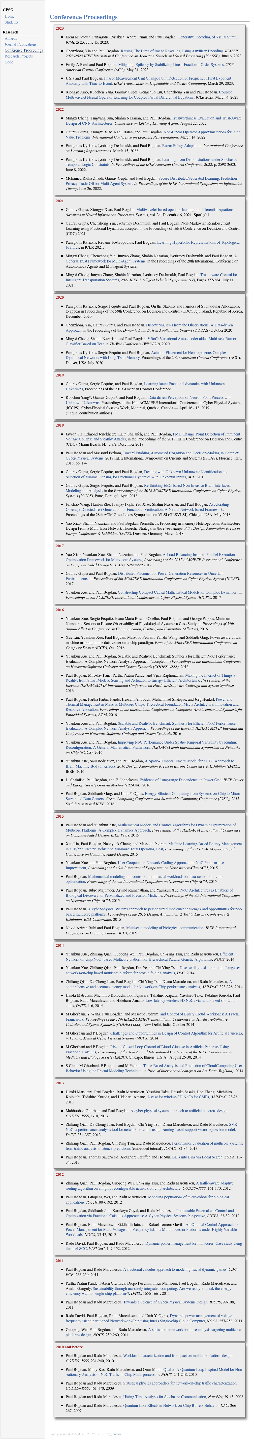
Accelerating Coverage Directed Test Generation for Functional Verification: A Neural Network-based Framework (147, 506)
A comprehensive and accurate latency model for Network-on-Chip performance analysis (149, 984)
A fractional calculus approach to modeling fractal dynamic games (174, 1269)
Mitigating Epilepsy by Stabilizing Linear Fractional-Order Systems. (171, 64)
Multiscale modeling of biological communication (165, 927)
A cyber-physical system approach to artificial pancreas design (178, 1110)
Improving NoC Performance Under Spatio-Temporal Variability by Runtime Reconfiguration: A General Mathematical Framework (152, 744)
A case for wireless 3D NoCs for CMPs (178, 1096)
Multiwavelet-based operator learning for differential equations (184, 209)
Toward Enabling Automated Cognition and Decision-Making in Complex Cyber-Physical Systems (152, 455)
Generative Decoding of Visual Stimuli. (208, 36)
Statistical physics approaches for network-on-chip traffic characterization (180, 1382)
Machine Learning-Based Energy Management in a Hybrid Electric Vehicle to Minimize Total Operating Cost (154, 846)
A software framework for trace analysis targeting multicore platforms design (153, 1332)
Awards (11, 38)
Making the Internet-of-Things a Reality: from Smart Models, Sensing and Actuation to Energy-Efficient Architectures (150, 677)
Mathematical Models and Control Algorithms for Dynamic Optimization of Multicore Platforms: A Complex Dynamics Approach (151, 827)
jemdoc (117, 1434)
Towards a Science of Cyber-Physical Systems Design (165, 1301)
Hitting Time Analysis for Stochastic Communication (164, 1396)
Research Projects (19, 55)
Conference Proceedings (24, 50)
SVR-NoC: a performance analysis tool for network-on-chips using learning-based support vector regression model (152, 1127)
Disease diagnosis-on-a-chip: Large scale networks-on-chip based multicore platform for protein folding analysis (154, 970)
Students (11, 22)
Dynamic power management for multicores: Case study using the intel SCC (154, 1245)
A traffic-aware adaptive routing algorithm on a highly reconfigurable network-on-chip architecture (149, 1185)
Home (9, 16)
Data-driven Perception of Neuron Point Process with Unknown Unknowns (148, 400)
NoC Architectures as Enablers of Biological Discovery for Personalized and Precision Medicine (149, 892)
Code (9, 61)
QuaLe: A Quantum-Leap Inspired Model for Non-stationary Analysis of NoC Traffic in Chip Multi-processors (154, 1372)
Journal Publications (20, 44)
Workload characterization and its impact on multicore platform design (177, 1355)
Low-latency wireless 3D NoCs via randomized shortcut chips (149, 1003)
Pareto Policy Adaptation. (182, 145)
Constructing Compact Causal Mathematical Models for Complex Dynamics (177, 592)
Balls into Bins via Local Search (197, 1156)
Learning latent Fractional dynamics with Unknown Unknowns (145, 386)
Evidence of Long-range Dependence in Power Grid (181, 779)
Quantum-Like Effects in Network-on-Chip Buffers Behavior (171, 1405)
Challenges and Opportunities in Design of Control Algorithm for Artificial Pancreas (176, 1033)
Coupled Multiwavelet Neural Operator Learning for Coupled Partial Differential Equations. (149, 94)
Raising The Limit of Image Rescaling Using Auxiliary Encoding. (172, 50)
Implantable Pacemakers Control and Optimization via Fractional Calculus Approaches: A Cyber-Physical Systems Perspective (150, 1213)
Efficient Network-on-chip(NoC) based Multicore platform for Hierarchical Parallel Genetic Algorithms (149, 956)
